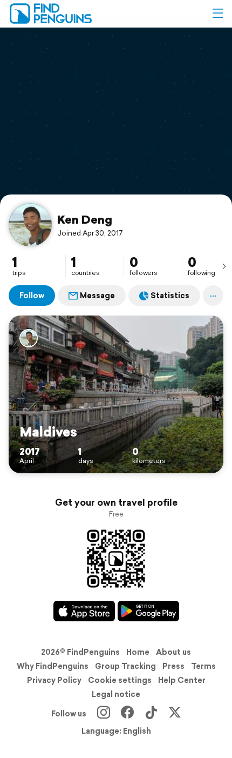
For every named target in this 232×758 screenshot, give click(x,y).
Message (97, 295)
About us (173, 652)
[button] (217, 13)
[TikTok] (151, 713)
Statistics (170, 295)
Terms (203, 666)
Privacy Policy (54, 680)
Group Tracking (125, 666)
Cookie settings (120, 680)
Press (173, 666)
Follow (31, 295)
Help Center (182, 680)
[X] (174, 713)
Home (137, 652)
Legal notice (116, 694)
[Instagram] (103, 713)
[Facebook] (127, 713)
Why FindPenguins (52, 666)
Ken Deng (84, 219)
